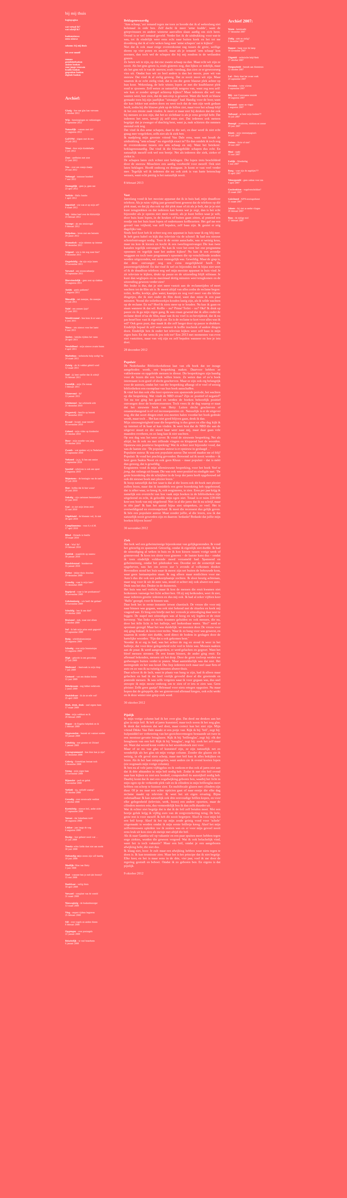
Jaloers (232, 208)
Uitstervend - (71, 393)
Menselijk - (70, 299)
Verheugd (70, 176)
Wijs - (68, 120)
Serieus (232, 142)
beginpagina (71, 20)
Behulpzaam (72, 686)
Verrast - (69, 818)
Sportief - (70, 469)
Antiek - (69, 289)
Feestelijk (70, 384)
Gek (67, 544)
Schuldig (69, 610)
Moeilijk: (70, 865)
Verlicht (69, 195)
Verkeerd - (70, 459)
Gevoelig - (70, 799)
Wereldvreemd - (73, 318)
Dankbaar (70, 884)
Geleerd (69, 431)
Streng (68, 771)
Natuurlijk (70, 129)
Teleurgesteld (235, 180)
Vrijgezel (69, 252)
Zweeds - (69, 450)
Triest (68, 148)
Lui (230, 76)
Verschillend (71, 346)
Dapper (232, 48)
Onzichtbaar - (72, 695)
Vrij (67, 214)
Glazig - (69, 110)
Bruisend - (70, 620)
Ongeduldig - (72, 261)
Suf (67, 629)
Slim (68, 714)
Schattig (69, 648)
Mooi (231, 151)
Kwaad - (69, 422)
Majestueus (71, 478)
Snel (67, 374)
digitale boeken (73, 75)
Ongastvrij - (71, 412)
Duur (68, 440)
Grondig (69, 582)
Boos (231, 218)
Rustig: (69, 837)
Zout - (68, 157)
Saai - (68, 506)
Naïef (68, 308)
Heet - (68, 488)
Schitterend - (71, 403)
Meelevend (70, 667)
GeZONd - (70, 139)
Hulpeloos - (71, 233)
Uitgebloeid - (71, 516)
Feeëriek (69, 554)
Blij (230, 95)
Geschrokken (235, 189)
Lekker (69, 827)
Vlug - (68, 912)
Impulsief (70, 205)
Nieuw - (69, 327)
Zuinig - (69, 365)
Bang (231, 170)
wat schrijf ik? (72, 29)
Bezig (68, 639)
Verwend (70, 271)
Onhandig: (71, 856)
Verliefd (69, 790)
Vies (67, 167)
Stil (67, 922)
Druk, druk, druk (75, 705)
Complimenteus (73, 525)
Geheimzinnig (72, 601)
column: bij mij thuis (76, 45)
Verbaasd (233, 114)
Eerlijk (232, 161)
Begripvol (70, 591)
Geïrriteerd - (234, 199)
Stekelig (69, 497)
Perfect (68, 573)
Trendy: (69, 846)
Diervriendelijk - (74, 280)
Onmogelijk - (72, 186)
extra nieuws (71, 39)
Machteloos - (72, 356)
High (68, 657)
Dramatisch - (72, 242)
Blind (68, 535)
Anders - (69, 337)
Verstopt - (70, 223)
